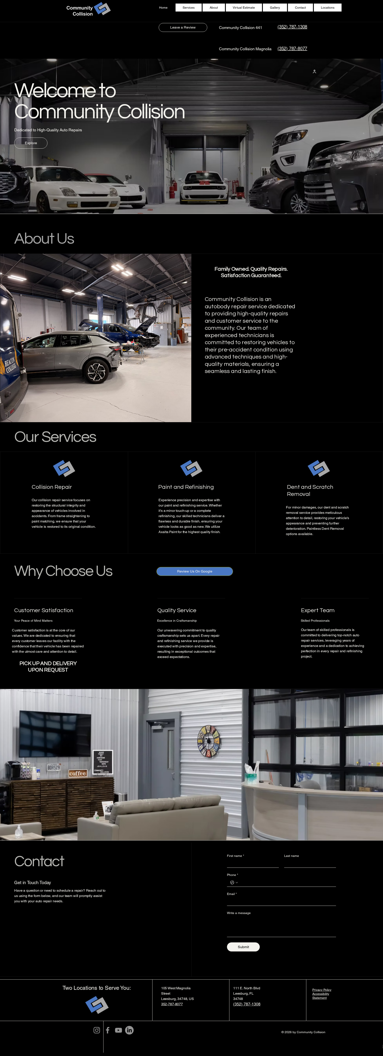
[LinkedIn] (129, 1030)
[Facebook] (107, 1030)
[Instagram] (96, 1030)
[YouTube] (118, 1030)
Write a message (239, 913)
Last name (291, 856)
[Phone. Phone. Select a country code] (234, 882)
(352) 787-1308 (292, 26)
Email (232, 894)
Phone (232, 875)
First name (235, 856)
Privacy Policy (321, 990)
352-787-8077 (172, 1004)
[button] (327, 7)
